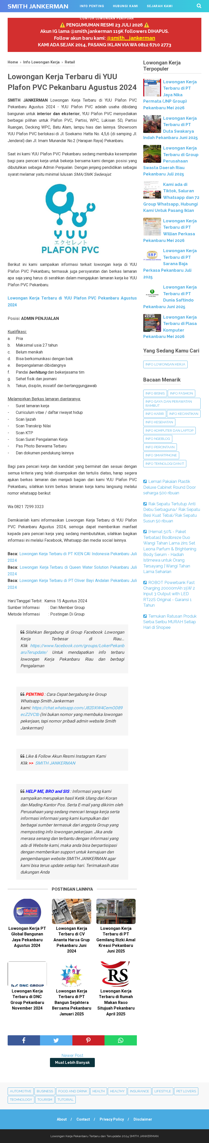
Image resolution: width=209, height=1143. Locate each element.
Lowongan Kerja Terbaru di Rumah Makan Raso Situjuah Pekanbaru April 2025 (116, 1002)
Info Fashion (181, 393)
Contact (83, 1119)
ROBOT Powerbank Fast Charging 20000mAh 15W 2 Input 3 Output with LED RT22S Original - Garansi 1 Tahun (169, 594)
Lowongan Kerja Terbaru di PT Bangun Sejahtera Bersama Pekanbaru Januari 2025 (71, 1002)
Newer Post (72, 1055)
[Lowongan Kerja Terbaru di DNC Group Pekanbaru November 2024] (27, 974)
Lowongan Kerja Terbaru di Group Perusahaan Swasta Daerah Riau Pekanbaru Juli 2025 (171, 161)
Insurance (139, 1091)
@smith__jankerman (131, 38)
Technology (21, 1099)
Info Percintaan (160, 447)
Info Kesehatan (159, 422)
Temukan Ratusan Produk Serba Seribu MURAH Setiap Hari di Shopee (170, 622)
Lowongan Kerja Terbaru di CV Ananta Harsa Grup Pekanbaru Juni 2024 (72, 940)
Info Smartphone (161, 455)
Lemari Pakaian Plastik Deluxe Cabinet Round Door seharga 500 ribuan (169, 487)
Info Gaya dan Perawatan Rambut (169, 403)
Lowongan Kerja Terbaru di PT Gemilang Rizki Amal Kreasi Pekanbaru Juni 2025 (115, 940)
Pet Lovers (186, 1091)
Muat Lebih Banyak (72, 1062)
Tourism (44, 1099)
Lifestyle (162, 1091)
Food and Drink (72, 1091)
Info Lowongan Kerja (165, 364)
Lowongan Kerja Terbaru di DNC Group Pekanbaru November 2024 (27, 1000)
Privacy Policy (112, 1119)
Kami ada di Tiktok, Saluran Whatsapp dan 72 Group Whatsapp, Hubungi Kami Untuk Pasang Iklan (171, 197)
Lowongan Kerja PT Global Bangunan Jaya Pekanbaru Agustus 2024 (27, 937)
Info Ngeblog (158, 439)
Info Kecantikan (183, 414)
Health (99, 1091)
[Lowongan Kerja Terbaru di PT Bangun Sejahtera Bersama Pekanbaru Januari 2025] (71, 974)
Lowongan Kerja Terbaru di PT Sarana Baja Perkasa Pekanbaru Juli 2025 (170, 263)
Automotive (20, 1091)
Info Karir (155, 414)
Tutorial (65, 1099)
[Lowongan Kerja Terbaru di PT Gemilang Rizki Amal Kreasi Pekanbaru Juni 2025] (116, 911)
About (62, 1119)
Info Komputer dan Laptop (169, 430)
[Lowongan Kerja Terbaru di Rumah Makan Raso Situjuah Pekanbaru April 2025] (116, 974)
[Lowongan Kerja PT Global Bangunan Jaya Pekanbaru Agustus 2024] (27, 911)
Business (45, 1091)
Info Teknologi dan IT (165, 464)
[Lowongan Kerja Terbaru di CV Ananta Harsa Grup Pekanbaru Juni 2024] (71, 911)
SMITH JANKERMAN (38, 6)
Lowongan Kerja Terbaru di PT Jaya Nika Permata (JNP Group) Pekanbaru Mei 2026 (170, 94)
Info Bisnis (155, 393)
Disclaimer (143, 1119)
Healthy (117, 1091)
